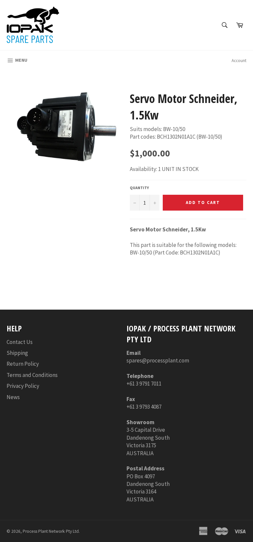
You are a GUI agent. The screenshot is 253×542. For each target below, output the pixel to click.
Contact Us (20, 342)
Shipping (17, 352)
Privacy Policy (23, 386)
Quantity (139, 187)
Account (239, 60)
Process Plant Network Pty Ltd (51, 531)
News (13, 397)
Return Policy (23, 363)
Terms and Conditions (32, 375)
